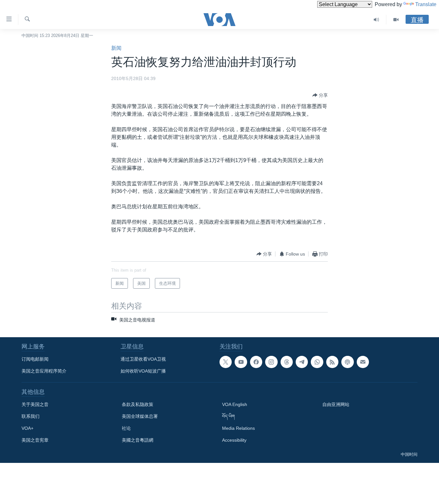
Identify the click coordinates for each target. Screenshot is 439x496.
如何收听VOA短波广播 (143, 371)
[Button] (320, 95)
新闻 (116, 48)
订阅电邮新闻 (35, 359)
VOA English (234, 404)
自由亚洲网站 (335, 404)
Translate (425, 4)
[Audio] (376, 19)
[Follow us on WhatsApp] (317, 362)
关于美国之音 (35, 404)
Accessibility (234, 440)
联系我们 (31, 416)
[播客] (347, 362)
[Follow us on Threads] (287, 362)
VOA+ (27, 428)
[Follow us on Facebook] (256, 362)
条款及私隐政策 (137, 404)
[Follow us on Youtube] (241, 362)
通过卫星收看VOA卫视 (143, 359)
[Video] (396, 19)
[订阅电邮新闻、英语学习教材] (363, 362)
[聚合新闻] (332, 362)
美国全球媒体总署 (140, 416)
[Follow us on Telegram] (302, 362)
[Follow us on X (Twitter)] (226, 362)
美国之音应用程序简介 (44, 371)
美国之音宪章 (35, 440)
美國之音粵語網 (137, 440)
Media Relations (238, 428)
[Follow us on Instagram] (271, 362)
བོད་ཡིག (228, 416)
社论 (126, 428)
